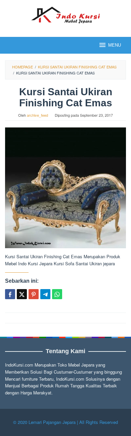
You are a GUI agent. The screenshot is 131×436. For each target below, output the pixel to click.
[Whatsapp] (57, 294)
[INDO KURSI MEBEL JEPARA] (65, 14)
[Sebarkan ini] (10, 294)
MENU (114, 45)
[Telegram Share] (45, 294)
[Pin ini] (34, 294)
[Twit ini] (22, 294)
